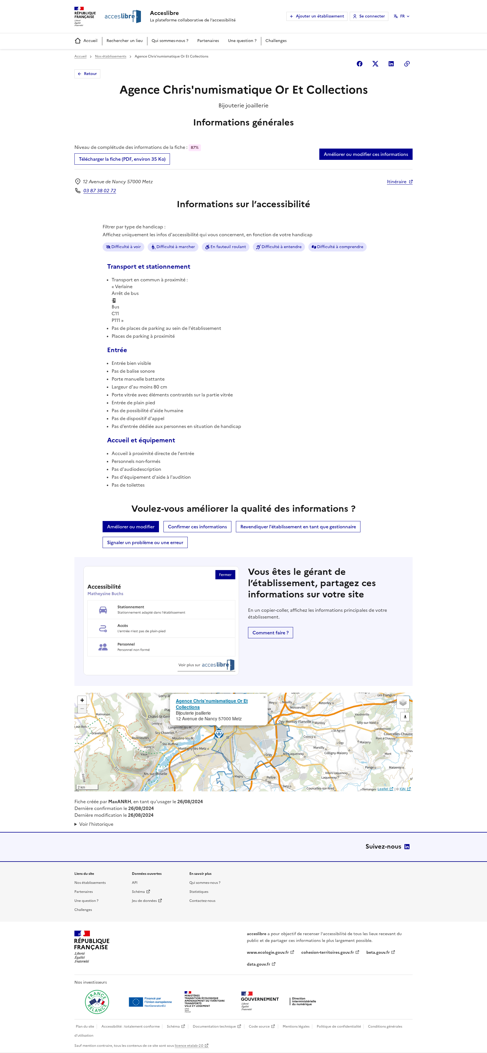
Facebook (359, 63)
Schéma (138, 891)
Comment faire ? (271, 632)
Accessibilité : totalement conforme (130, 1026)
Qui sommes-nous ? (170, 41)
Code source (259, 1026)
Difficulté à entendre (282, 247)
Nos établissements (110, 56)
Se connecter (372, 16)
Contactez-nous (202, 900)
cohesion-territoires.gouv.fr (327, 952)
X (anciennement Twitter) (375, 63)
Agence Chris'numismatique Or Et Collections (212, 703)
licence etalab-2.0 (189, 1045)
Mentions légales (296, 1026)
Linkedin (391, 63)
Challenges (276, 41)
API (135, 882)
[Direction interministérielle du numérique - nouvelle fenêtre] (280, 1001)
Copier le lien (407, 63)
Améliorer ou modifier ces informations (366, 154)
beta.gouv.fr (378, 952)
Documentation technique (214, 1026)
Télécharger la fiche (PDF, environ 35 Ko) (122, 159)
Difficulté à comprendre (340, 247)
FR (402, 16)
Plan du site (85, 1026)
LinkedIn (407, 846)
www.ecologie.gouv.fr (268, 952)
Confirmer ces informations (197, 526)
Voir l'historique (96, 824)
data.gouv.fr (258, 964)
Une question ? (242, 41)
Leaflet (383, 788)
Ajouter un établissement (320, 16)
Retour (90, 74)
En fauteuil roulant (228, 247)
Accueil (90, 41)
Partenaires (208, 41)
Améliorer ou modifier (130, 526)
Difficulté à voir (126, 247)
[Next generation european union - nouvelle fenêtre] (151, 1002)
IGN (403, 788)
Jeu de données (144, 900)
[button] (264, 697)
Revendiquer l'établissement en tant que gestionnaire (298, 526)
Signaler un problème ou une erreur (145, 542)
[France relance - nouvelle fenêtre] (96, 1002)
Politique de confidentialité (339, 1026)
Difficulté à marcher (175, 247)
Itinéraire (396, 181)
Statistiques (198, 891)
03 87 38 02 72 (99, 190)
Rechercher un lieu (125, 41)
